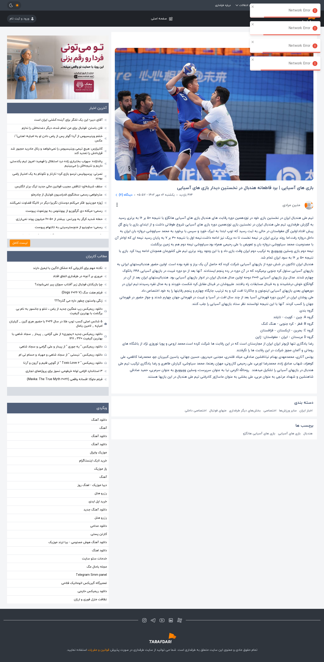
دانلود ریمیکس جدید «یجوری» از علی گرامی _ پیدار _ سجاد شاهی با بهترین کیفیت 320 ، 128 (57, 336)
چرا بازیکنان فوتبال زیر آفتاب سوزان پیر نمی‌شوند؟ (68, 284)
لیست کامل (20, 243)
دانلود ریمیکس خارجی (92, 591)
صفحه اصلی (159, 19)
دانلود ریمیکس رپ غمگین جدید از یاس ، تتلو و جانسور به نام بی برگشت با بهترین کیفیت (59, 311)
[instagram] (144, 620)
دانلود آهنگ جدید (95, 510)
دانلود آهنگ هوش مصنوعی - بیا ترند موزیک (77, 542)
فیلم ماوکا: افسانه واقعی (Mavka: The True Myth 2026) (64, 379)
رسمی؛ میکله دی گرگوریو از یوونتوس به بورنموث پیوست (64, 211)
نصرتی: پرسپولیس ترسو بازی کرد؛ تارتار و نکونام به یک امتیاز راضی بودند (57, 176)
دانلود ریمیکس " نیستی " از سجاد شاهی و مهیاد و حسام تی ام (60, 355)
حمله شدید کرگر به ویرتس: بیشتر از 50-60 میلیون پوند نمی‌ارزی (59, 219)
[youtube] (162, 620)
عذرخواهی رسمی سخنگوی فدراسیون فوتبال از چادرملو (66, 195)
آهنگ (103, 428)
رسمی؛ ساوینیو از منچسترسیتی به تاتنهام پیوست (68, 227)
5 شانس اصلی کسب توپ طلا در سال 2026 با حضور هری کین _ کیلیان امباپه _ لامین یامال (55, 323)
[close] (252, 6)
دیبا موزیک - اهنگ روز (92, 485)
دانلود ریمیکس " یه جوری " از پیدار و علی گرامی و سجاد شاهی (60, 347)
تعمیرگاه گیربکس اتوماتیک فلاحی (84, 583)
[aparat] (179, 620)
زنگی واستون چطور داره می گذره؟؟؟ (78, 301)
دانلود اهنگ (99, 550)
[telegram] (153, 620)
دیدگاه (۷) (125, 195)
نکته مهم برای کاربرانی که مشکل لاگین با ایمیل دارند (67, 268)
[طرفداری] (162, 638)
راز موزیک (100, 469)
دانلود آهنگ (99, 420)
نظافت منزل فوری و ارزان (90, 599)
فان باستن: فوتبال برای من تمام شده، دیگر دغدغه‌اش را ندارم (62, 128)
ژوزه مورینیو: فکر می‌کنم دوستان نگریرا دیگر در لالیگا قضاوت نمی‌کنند (56, 203)
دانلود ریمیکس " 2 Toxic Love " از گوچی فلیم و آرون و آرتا (62, 363)
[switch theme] (14, 5)
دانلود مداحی (98, 526)
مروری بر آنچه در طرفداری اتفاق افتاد (77, 276)
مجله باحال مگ (97, 567)
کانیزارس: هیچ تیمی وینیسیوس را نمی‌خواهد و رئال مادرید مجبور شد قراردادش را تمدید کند (56, 151)
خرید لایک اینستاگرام (93, 461)
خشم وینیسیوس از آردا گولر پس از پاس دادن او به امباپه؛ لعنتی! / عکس (58, 138)
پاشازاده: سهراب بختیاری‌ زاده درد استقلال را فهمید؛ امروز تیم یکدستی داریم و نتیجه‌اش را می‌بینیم (56, 163)
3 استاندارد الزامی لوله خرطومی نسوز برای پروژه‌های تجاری (64, 371)
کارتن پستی (99, 534)
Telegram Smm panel (91, 575)
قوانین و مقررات (98, 650)
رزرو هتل (101, 493)
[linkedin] (170, 620)
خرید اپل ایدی (98, 501)
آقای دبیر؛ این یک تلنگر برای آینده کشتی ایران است (68, 120)
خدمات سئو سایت (94, 559)
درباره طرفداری (223, 5)
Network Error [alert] (299, 10)
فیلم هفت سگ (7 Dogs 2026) (82, 293)
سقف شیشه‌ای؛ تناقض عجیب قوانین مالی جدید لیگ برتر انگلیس (58, 186)
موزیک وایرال (98, 452)
